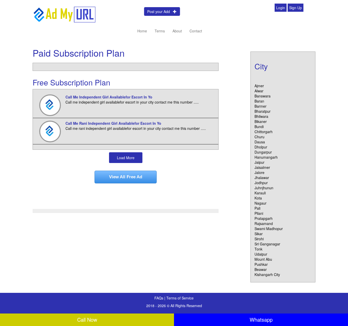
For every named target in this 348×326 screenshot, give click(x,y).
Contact (196, 30)
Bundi (259, 126)
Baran (259, 101)
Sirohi (259, 238)
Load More (126, 157)
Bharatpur (263, 111)
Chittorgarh (264, 131)
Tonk (258, 249)
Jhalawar (262, 177)
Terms (160, 30)
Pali (257, 208)
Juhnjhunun (264, 187)
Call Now (87, 319)
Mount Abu (263, 259)
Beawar (261, 269)
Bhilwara (261, 116)
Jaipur (259, 162)
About (177, 30)
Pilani (259, 213)
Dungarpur (263, 152)
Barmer (260, 106)
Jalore (259, 172)
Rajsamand (264, 223)
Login (280, 7)
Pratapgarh (264, 218)
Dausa (260, 141)
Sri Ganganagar (267, 243)
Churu (259, 136)
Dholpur (261, 146)
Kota (258, 197)
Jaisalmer (262, 167)
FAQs (159, 297)
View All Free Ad (125, 176)
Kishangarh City (267, 274)
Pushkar (261, 264)
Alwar (259, 90)
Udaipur (261, 254)
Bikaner (261, 121)
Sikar (259, 233)
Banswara (263, 95)
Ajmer (259, 85)
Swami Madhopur (269, 228)
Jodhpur (261, 182)
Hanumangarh (266, 157)
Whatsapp (261, 319)
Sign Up (295, 7)
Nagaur (260, 203)
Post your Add (160, 11)
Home (142, 30)
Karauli (260, 192)
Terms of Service (180, 297)
